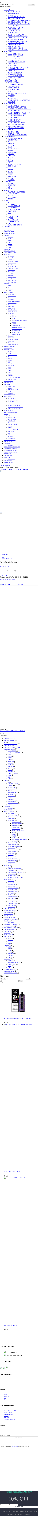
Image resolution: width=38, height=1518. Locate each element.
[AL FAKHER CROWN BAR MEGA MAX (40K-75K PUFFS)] (18, 1014)
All (4, 742)
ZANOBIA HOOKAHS (9, 231)
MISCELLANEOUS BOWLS (17, 93)
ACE (9, 202)
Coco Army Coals (12, 277)
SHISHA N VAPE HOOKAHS (18, 37)
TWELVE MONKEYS (15, 221)
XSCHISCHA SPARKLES (16, 124)
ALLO (10, 142)
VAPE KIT (6, 235)
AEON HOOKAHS (14, 11)
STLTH (10, 157)
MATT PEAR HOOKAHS (16, 27)
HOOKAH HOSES (14, 117)
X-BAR (10, 161)
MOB (9, 91)
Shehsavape (15, 1446)
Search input (4, 4)
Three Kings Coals (12, 282)
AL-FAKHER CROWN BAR (14, 377)
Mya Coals (10, 275)
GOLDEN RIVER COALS (16, 62)
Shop (5, 575)
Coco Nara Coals (11, 270)
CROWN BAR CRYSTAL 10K (10, 1325)
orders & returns (8, 1417)
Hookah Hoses (11, 294)
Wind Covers (11, 306)
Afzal (10, 15)
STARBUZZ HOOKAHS (16, 39)
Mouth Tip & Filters (12, 309)
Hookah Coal (8, 51)
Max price (28, 979)
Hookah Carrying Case (13, 344)
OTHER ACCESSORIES (16, 128)
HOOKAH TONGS (14, 119)
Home (2, 575)
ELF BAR (11, 145)
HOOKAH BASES (14, 110)
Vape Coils (7, 181)
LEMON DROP (13, 216)
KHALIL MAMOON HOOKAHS (19, 24)
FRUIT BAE (12, 211)
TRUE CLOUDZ (13, 133)
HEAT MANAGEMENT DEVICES (19, 109)
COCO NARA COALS (15, 55)
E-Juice (6, 200)
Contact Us (6, 1396)
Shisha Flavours (9, 129)
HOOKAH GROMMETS (16, 115)
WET (9, 223)
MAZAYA (11, 162)
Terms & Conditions (8, 1414)
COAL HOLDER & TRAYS (17, 107)
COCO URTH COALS (15, 57)
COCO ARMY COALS (15, 53)
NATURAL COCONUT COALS (18, 67)
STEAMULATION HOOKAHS (18, 41)
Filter (20, 981)
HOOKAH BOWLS (10, 81)
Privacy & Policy (8, 1412)
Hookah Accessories (10, 103)
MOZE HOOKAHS (14, 31)
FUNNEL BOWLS (14, 86)
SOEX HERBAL (13, 131)
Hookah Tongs (11, 341)
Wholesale (6, 1416)
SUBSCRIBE (19, 1437)
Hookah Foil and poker (13, 297)
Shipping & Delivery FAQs (10, 1410)
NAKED (10, 218)
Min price (3, 979)
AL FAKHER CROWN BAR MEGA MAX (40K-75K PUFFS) (17, 1018)
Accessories (10, 445)
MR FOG (11, 154)
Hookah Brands (9, 10)
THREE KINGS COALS (16, 76)
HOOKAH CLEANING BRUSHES (19, 112)
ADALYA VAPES (13, 140)
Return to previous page (7, 579)
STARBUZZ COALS (15, 72)
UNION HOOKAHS (14, 44)
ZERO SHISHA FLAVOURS (17, 135)
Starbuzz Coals (11, 256)
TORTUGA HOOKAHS (16, 43)
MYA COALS (12, 63)
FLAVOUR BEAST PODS (16, 192)
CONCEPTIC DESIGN (15, 84)
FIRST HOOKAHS (8, 348)
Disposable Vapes (9, 136)
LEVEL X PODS (13, 194)
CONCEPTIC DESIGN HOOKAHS (19, 20)
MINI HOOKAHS (14, 46)
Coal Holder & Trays (12, 303)
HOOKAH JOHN (13, 88)
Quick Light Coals (12, 280)
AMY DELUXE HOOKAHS (17, 18)
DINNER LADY (13, 207)
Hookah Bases (11, 337)
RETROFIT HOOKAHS (16, 34)
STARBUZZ (12, 98)
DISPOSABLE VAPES (9, 349)
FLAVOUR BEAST (14, 209)
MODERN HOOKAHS (15, 48)
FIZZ (9, 213)
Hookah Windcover (12, 311)
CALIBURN (12, 185)
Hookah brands (7, 396)
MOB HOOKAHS (14, 29)
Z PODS (10, 199)
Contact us (7, 226)
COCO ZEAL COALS (15, 58)
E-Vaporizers (7, 443)
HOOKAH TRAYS (14, 121)
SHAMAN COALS (14, 70)
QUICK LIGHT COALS (16, 69)
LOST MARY (12, 152)
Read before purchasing (9, 1419)
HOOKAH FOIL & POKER (17, 114)
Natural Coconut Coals (13, 264)
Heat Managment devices (13, 342)
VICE (9, 159)
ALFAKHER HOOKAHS (16, 17)
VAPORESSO (12, 176)
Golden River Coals (12, 278)
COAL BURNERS (14, 105)
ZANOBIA (11, 102)
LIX (9, 214)
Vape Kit (6, 168)
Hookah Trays (11, 335)
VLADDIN (11, 178)
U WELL (11, 174)
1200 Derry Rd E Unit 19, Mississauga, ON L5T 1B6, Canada (18, 1379)
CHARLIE (11, 204)
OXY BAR (11, 155)
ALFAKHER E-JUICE (15, 225)
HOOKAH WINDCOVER (16, 122)
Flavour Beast (14, 148)
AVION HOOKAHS (14, 13)
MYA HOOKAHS (13, 32)
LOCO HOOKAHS (14, 25)
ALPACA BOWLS (14, 83)
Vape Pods (7, 190)
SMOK (10, 171)
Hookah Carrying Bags (13, 339)
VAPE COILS (7, 283)
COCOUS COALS (14, 60)
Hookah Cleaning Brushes (13, 301)
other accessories (11, 304)
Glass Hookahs (11, 401)
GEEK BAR (12, 166)
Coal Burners (11, 299)
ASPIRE (10, 169)
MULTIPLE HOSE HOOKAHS (18, 50)
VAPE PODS (7, 384)
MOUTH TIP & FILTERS (16, 126)
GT (9, 187)
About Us (6, 1394)
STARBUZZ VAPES (14, 164)
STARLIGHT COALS (15, 74)
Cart (5, 1398)
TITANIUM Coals (14, 77)
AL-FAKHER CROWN (15, 138)
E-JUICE (6, 414)
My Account (6, 1399)
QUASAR (11, 96)
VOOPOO (11, 180)
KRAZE (10, 150)
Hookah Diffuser (11, 308)
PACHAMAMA (13, 220)
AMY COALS (12, 79)
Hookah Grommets (12, 296)
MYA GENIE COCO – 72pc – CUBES (12, 731)
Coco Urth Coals (11, 259)
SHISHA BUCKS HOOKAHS (17, 36)
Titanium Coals (11, 257)
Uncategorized (7, 249)
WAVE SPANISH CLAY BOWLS (19, 100)
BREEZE (11, 143)
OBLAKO (11, 95)
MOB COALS (12, 65)
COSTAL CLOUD (14, 206)
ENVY (10, 147)
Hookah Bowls (11, 313)
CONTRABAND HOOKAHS (17, 22)
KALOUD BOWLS (14, 89)
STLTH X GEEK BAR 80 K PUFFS (12, 1171)
